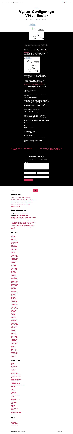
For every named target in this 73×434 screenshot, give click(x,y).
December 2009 (14, 337)
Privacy (12, 396)
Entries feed (13, 422)
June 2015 (13, 265)
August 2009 (14, 343)
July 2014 (13, 271)
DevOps (12, 370)
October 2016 (14, 259)
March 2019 (13, 239)
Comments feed (14, 423)
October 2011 (14, 307)
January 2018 (14, 246)
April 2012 (13, 298)
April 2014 (13, 274)
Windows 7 (13, 409)
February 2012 (14, 301)
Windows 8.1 (14, 411)
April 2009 (13, 347)
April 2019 (13, 238)
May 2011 (13, 314)
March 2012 (13, 300)
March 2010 (13, 333)
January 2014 (14, 278)
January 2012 (14, 303)
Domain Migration (15, 372)
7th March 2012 (37, 19)
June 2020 (13, 236)
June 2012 (13, 295)
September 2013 (14, 284)
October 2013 (14, 282)
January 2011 (14, 320)
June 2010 (13, 329)
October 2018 (14, 240)
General (12, 377)
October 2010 (14, 323)
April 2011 (13, 316)
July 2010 (13, 327)
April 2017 (13, 252)
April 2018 (13, 243)
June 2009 (13, 345)
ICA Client (13, 386)
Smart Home (13, 402)
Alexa (12, 363)
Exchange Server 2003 (16, 373)
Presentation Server (15, 395)
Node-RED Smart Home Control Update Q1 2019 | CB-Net (23, 217)
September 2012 (14, 292)
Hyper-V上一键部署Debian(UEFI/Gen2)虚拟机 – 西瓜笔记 (22, 225)
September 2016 (14, 261)
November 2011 (14, 305)
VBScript (13, 405)
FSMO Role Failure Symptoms (21, 213)
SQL (12, 403)
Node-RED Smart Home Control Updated (19, 218)
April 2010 (13, 332)
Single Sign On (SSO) (15, 399)
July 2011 (13, 311)
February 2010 (14, 334)
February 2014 (14, 277)
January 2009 (14, 350)
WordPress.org (14, 425)
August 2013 (14, 285)
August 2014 (14, 269)
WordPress (13, 414)
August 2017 (14, 249)
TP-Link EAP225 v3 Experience (21, 215)
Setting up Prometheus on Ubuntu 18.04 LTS (20, 204)
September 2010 (14, 324)
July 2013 (13, 287)
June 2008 (13, 355)
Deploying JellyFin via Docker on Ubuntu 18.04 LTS (22, 202)
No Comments (44, 19)
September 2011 (14, 308)
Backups (13, 364)
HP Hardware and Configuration (17, 385)
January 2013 (14, 291)
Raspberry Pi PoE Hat (15, 206)
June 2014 (13, 272)
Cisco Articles (14, 366)
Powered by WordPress (22, 431)
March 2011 (13, 317)
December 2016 (14, 256)
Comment (26, 162)
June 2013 (13, 288)
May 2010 (13, 330)
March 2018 (13, 245)
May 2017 (13, 251)
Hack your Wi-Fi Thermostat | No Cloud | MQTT (21, 197)
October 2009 (14, 340)
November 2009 (14, 339)
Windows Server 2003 (16, 412)
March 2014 (13, 275)
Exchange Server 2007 (16, 374)
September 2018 (14, 242)
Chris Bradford (30, 19)
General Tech (14, 382)
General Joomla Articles (16, 379)
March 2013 (13, 290)
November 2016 (14, 258)
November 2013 (14, 281)
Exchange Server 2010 (16, 376)
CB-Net (3, 2)
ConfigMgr (13, 369)
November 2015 (14, 264)
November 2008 (14, 353)
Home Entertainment (15, 383)
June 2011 (13, 313)
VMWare (13, 406)
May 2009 (13, 346)
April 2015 (13, 266)
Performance (14, 393)
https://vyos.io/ (40, 46)
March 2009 (13, 349)
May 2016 (13, 262)
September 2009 (14, 342)
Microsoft (13, 390)
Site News (13, 400)
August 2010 (14, 326)
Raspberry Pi (14, 398)
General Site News (15, 380)
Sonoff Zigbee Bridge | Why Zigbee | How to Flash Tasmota (23, 199)
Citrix (12, 367)
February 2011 (14, 319)
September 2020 (14, 235)
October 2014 (14, 268)
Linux (12, 389)
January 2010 (14, 336)
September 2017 (14, 248)
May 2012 (13, 297)
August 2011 (14, 310)
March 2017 (13, 253)
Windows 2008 (14, 408)
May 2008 (13, 356)
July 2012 (13, 294)
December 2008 (14, 352)
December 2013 (14, 279)
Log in (12, 420)
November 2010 (14, 321)
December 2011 (14, 304)
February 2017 (14, 255)
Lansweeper (13, 387)
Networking (13, 392)
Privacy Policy (64, 2)
